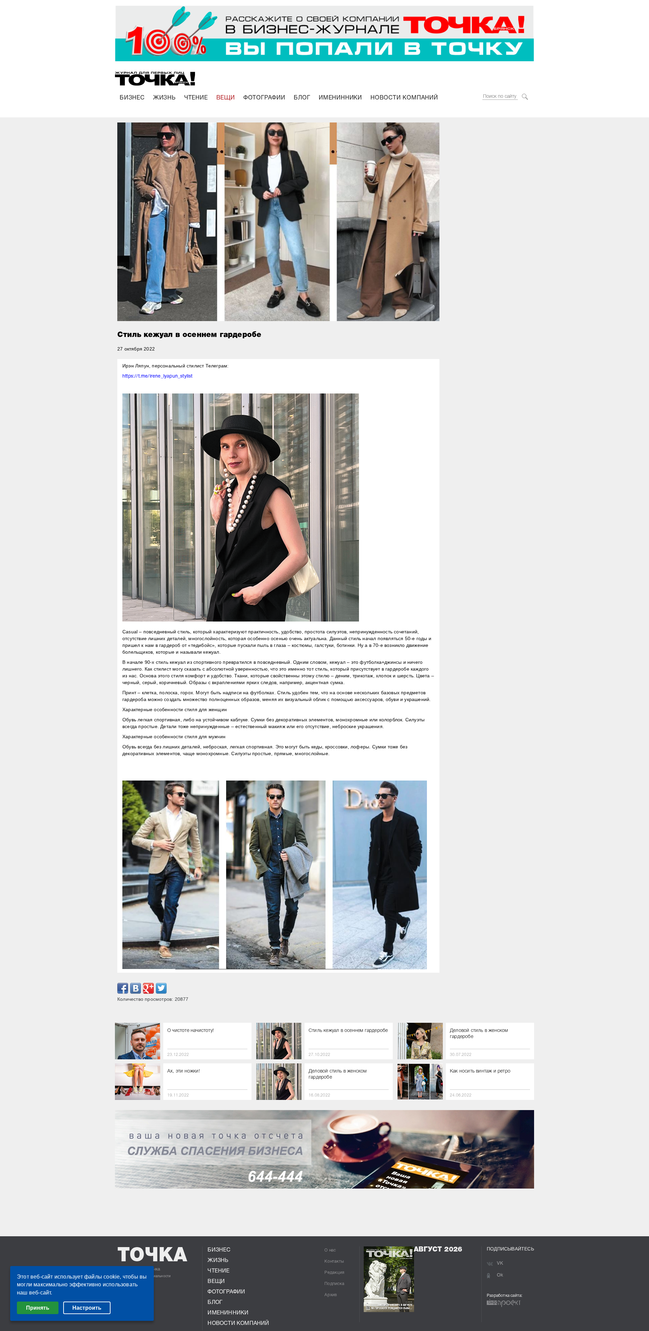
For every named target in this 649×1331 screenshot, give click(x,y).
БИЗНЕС (132, 97)
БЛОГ (302, 97)
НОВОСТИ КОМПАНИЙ (404, 97)
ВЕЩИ (225, 97)
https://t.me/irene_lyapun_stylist (157, 376)
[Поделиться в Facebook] (122, 988)
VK (500, 1263)
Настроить (86, 1308)
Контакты (334, 1261)
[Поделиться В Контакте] (135, 988)
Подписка (334, 1284)
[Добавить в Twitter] (161, 988)
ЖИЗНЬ (164, 97)
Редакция (334, 1272)
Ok (500, 1275)
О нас (330, 1250)
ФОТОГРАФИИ (264, 97)
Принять (37, 1308)
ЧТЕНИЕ (196, 97)
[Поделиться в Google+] (148, 988)
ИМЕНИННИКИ (340, 97)
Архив (330, 1295)
